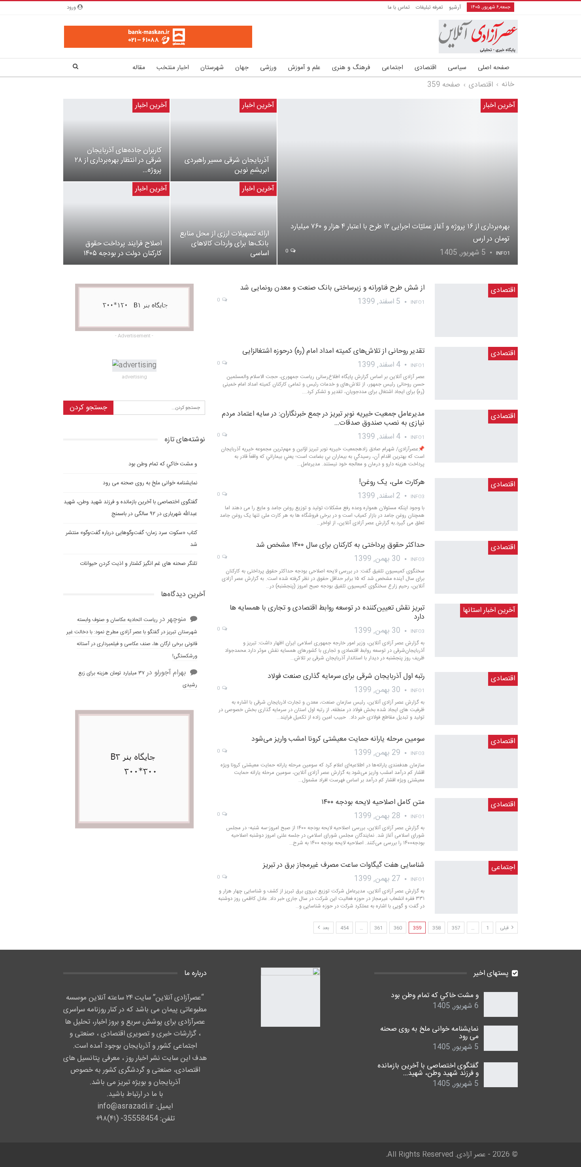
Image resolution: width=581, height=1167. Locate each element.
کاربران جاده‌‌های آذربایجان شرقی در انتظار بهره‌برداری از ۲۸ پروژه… (118, 160)
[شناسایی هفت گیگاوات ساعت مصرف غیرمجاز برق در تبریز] (476, 887)
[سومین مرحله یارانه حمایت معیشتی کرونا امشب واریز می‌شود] (476, 761)
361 (378, 928)
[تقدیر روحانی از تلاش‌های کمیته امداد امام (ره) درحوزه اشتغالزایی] (476, 373)
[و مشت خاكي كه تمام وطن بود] (501, 1004)
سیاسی (457, 67)
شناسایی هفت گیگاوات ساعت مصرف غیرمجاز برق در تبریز (343, 865)
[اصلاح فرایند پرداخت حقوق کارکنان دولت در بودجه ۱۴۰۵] (116, 223)
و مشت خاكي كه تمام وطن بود (162, 464)
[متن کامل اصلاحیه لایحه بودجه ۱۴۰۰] (476, 824)
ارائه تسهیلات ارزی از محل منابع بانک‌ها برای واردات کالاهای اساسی (224, 244)
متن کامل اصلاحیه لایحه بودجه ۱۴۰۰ (372, 802)
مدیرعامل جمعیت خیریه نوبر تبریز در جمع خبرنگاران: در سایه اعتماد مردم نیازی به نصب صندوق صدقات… (323, 418)
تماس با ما (399, 7)
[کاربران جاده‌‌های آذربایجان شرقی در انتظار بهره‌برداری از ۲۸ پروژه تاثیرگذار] (116, 140)
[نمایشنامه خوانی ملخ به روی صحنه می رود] (501, 1038)
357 (456, 928)
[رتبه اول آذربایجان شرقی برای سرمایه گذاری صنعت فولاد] (476, 698)
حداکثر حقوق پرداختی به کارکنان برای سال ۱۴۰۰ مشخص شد (340, 545)
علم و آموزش (304, 67)
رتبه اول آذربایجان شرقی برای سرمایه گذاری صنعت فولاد (346, 676)
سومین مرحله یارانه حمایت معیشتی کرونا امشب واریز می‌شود (337, 739)
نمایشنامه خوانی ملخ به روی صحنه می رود (150, 483)
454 (344, 928)
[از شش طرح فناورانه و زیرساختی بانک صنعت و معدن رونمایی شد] (476, 310)
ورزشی (268, 67)
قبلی (505, 928)
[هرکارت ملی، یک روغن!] (476, 504)
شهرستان (212, 67)
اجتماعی (392, 67)
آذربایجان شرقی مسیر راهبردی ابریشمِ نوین (227, 165)
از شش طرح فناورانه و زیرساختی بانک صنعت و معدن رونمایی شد (332, 288)
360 (398, 928)
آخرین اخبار (499, 105)
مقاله (138, 67)
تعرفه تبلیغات (429, 7)
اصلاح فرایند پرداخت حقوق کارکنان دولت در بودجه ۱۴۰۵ (122, 249)
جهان (242, 67)
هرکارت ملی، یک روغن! (391, 482)
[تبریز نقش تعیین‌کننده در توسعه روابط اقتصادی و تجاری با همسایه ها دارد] (476, 630)
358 (436, 928)
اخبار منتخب (173, 67)
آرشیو (455, 7)
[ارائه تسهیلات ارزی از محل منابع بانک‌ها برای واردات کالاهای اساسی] (223, 223)
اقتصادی (425, 67)
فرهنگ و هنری (351, 67)
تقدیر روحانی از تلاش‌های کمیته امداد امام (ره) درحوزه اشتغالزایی (333, 351)
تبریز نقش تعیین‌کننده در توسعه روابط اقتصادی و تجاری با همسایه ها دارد (327, 612)
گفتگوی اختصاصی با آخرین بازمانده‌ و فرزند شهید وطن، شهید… (428, 1069)
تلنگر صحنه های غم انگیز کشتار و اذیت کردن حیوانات (138, 563)
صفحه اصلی (493, 67)
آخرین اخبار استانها (489, 610)
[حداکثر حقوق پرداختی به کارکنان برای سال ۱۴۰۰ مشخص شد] (476, 567)
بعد (325, 928)
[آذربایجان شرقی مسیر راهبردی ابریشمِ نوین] (223, 140)
